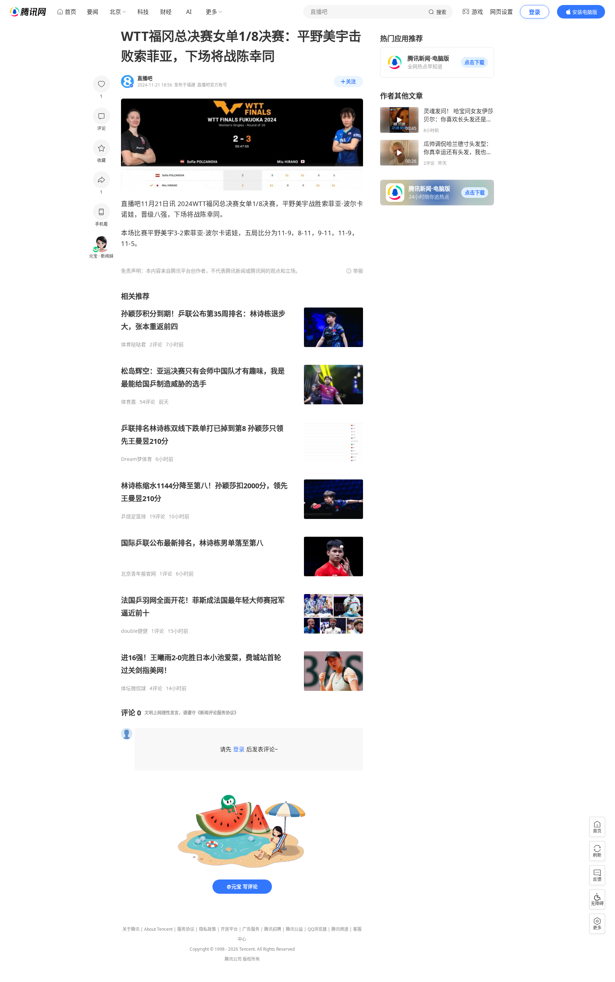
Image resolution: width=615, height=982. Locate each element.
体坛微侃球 (133, 688)
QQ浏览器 (317, 929)
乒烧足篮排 (133, 516)
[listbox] (242, 491)
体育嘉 (128, 401)
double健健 (134, 631)
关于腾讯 (131, 929)
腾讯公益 (294, 929)
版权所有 (251, 959)
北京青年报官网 (138, 573)
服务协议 (185, 929)
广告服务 (250, 929)
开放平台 (229, 929)
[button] (474, 62)
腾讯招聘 (272, 929)
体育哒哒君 (133, 344)
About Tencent (158, 929)
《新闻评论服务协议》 (217, 713)
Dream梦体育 (136, 459)
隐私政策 (207, 929)
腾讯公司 (233, 959)
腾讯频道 (339, 929)
